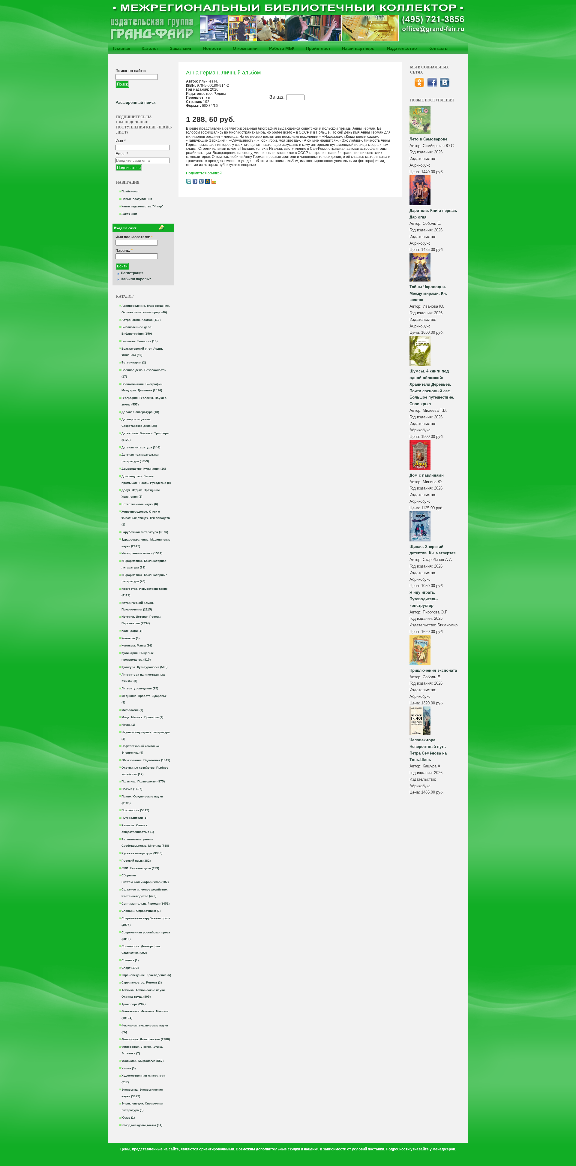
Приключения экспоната (433, 670)
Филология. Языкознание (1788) (146, 1039)
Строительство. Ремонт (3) (142, 982)
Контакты (438, 48)
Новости (212, 48)
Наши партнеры (359, 48)
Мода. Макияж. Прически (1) (142, 717)
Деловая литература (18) (140, 412)
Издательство (402, 48)
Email (122, 154)
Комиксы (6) (131, 638)
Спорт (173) (130, 967)
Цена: (415, 172)
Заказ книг (181, 48)
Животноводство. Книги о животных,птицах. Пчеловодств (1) (146, 518)
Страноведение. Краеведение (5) (146, 975)
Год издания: (422, 152)
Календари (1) (132, 630)
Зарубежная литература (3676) (145, 532)
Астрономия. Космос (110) (141, 319)
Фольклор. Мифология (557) (143, 1060)
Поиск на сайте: (131, 70)
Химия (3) (129, 1068)
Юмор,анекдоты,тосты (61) (142, 1125)
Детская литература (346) (141, 447)
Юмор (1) (128, 1117)
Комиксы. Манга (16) (137, 645)
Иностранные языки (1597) (142, 553)
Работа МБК (282, 48)
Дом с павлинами (427, 475)
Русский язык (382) (136, 860)
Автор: (416, 145)
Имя (121, 141)
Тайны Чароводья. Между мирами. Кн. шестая (428, 293)
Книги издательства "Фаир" (143, 206)
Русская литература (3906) (142, 853)
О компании (245, 48)
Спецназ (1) (130, 960)
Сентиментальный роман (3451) (146, 903)
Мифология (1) (132, 710)
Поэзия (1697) (132, 789)
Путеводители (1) (134, 817)
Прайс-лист (318, 48)
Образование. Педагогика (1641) (146, 760)
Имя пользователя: (134, 237)
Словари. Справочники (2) (141, 910)
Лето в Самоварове (428, 139)
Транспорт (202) (134, 1004)
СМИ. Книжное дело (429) (140, 868)
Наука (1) (128, 724)
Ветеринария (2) (134, 362)
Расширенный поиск (136, 102)
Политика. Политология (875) (143, 781)
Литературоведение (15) (140, 688)
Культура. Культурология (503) (144, 667)
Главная (121, 48)
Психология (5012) (135, 810)
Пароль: (124, 250)
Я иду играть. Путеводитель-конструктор (424, 599)
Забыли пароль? (136, 279)
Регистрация (132, 273)
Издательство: (423, 158)
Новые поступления (137, 198)
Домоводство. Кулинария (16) (144, 468)
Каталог (150, 48)
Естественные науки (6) (140, 504)
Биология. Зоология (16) (140, 341)
